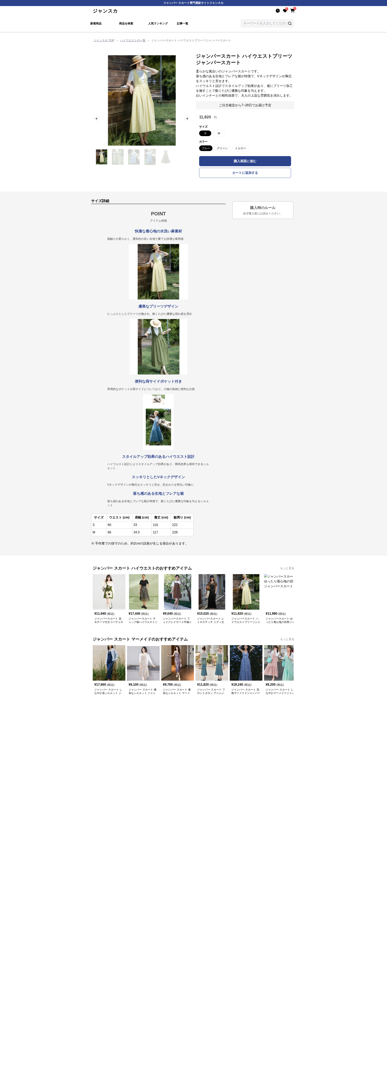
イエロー (240, 148)
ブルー (206, 148)
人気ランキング (158, 23)
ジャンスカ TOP (104, 40)
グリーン (222, 148)
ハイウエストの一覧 (133, 40)
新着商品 (96, 23)
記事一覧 (182, 23)
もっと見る (287, 568)
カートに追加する (245, 172)
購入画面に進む (245, 161)
